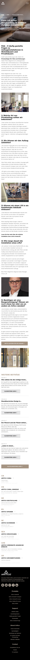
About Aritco (15, 625)
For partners (15, 652)
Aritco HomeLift (15, 594)
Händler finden (15, 611)
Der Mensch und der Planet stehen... (14, 423)
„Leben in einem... (7, 446)
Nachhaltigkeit (15, 631)
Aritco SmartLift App (15, 620)
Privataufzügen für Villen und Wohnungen (13, 59)
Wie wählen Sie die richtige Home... (14, 380)
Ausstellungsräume (15, 613)
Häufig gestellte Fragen (15, 616)
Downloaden (15, 618)
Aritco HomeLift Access (15, 599)
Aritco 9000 (15, 603)
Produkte (15, 591)
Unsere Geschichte (15, 628)
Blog (8, 14)
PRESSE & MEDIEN (15, 639)
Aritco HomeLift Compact (15, 596)
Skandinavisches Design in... (11, 401)
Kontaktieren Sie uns (15, 647)
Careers (15, 649)
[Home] (3, 3)
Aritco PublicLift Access (15, 601)
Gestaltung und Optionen (15, 633)
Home (2, 14)
